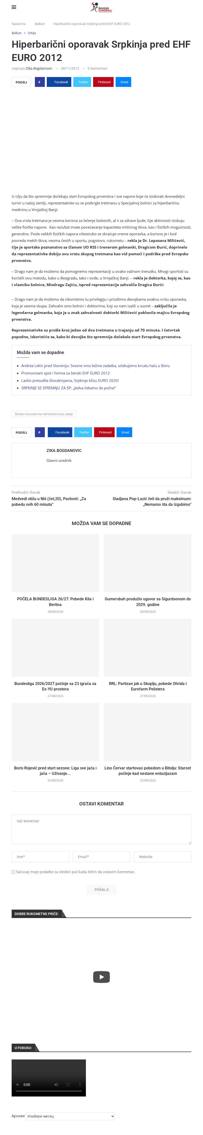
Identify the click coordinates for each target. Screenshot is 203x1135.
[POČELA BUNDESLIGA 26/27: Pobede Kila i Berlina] (55, 563)
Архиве (18, 1115)
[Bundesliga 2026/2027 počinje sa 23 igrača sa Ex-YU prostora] (55, 648)
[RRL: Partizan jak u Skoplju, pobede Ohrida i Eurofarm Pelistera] (147, 648)
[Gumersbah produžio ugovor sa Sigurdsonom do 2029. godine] (147, 563)
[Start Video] (101, 977)
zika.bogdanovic (39, 68)
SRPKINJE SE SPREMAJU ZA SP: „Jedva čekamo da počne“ (68, 387)
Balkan (40, 23)
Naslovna (18, 23)
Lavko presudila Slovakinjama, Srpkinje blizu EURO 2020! (70, 380)
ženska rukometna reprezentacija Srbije (44, 414)
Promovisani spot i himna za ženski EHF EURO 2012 (65, 373)
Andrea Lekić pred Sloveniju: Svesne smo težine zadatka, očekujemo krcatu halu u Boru (95, 365)
